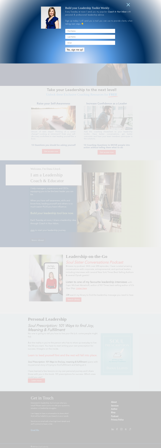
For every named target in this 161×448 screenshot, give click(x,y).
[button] (128, 4)
